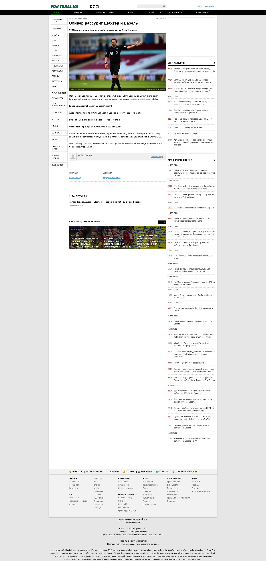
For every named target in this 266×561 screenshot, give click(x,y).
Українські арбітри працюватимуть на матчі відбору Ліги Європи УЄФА (193, 439)
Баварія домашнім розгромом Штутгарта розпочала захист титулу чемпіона (192, 103)
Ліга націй (122, 504)
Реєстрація (209, 6)
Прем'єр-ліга (74, 482)
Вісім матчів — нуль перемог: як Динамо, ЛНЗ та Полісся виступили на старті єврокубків (193, 335)
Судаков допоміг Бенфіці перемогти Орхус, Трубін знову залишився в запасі (192, 219)
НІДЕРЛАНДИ (58, 66)
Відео (131, 13)
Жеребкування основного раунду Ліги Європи (194, 208)
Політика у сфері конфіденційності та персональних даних (133, 544)
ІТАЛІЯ (55, 51)
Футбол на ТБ (174, 13)
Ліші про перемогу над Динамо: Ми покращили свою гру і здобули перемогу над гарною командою (194, 354)
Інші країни (74, 498)
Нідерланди (99, 498)
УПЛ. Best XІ (172, 485)
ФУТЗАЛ (55, 119)
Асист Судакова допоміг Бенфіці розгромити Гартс (193, 309)
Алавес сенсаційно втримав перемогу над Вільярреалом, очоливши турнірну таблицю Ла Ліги (194, 71)
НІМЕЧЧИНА (57, 56)
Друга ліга (73, 488)
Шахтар (78, 178)
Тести (145, 488)
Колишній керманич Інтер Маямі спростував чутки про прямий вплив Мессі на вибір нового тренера (194, 142)
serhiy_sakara (85, 155)
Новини (78, 13)
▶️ (128, 472)
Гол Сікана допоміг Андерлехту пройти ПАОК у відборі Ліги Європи (194, 283)
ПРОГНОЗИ (56, 29)
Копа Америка (124, 507)
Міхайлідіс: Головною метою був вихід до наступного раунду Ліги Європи (192, 344)
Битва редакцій (174, 488)
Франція (97, 495)
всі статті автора (157, 157)
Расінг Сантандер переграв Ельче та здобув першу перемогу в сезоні (193, 120)
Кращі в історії (173, 482)
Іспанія (97, 485)
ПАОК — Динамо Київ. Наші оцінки (189, 363)
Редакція (196, 485)
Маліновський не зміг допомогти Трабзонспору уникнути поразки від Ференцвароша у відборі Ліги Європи (194, 234)
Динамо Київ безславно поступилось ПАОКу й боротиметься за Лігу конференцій (194, 409)
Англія (96, 482)
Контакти (196, 482)
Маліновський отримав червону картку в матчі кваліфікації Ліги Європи (194, 196)
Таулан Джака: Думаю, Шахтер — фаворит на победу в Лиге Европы (105, 202)
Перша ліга (74, 485)
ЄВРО (120, 501)
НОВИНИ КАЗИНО (55, 157)
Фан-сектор (148, 482)
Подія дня (171, 501)
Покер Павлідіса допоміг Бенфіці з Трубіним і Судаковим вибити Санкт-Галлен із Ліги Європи (194, 379)
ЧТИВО (55, 126)
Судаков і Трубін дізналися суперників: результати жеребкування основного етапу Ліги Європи (194, 173)
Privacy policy (197, 488)
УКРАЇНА (55, 35)
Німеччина (98, 491)
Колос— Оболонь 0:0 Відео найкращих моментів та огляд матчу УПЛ (193, 111)
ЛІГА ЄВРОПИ (58, 98)
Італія (96, 488)
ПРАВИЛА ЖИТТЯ (56, 148)
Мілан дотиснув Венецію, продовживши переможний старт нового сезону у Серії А (192, 81)
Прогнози (147, 501)
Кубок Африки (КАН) (127, 511)
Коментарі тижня (150, 485)
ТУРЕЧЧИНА (57, 81)
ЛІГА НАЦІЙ (57, 113)
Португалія (98, 501)
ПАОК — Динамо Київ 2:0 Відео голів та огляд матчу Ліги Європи (193, 400)
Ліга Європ (123, 485)
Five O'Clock (172, 495)
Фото (151, 13)
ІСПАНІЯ (55, 46)
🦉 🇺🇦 (185, 472)
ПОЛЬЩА (56, 76)
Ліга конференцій (125, 488)
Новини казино (149, 504)
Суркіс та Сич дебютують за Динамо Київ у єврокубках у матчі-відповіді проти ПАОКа (192, 418)
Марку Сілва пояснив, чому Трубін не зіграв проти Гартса (193, 296)
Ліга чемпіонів (124, 482)
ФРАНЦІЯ (56, 61)
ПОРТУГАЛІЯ (57, 71)
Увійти (199, 6)
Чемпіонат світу (125, 498)
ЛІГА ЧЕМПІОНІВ (59, 93)
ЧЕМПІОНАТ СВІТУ (57, 21)
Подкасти (147, 491)
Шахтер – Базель (83, 143)
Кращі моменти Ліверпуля (178, 498)
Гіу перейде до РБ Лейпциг (185, 134)
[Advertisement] (191, 37)
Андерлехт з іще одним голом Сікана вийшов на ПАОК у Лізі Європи (192, 392)
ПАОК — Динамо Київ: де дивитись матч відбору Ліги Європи (191, 426)
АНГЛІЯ (55, 41)
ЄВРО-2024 (56, 133)
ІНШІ (54, 86)
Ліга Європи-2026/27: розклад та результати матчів (193, 257)
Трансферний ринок (78, 501)
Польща (97, 508)
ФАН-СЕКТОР (57, 165)
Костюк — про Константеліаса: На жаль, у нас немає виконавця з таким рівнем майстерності (194, 370)
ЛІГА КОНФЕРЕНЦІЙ (58, 104)
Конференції (202, 13)
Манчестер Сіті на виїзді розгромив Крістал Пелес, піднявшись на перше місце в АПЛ (193, 89)
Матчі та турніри (105, 13)
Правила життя (174, 491)
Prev (160, 222)
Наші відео (147, 495)
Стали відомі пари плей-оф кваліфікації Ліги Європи (193, 322)
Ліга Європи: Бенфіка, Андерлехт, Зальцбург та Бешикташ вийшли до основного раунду (194, 187)
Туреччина (98, 504)
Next (164, 222)
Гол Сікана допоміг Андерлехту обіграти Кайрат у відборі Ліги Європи (191, 244)
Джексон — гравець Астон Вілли (188, 128)
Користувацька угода (201, 491)
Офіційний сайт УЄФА (111, 178)
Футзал (72, 504)
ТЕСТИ (55, 140)
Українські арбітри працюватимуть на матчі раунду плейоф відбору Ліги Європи (193, 270)
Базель (72, 178)
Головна (55, 13)
